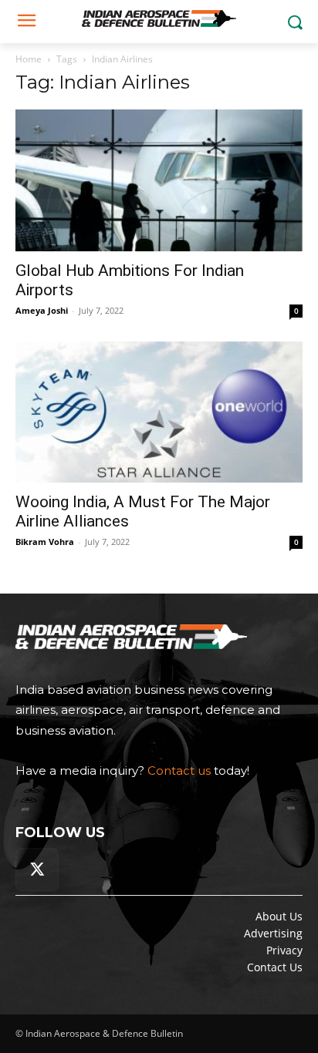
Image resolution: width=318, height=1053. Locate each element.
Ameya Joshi (41, 310)
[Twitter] (37, 869)
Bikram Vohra (44, 541)
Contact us (179, 770)
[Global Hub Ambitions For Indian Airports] (159, 180)
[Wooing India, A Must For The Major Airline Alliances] (159, 412)
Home (28, 59)
